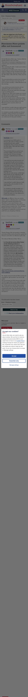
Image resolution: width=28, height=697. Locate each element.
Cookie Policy (20, 341)
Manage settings (14, 365)
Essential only (14, 361)
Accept (14, 356)
